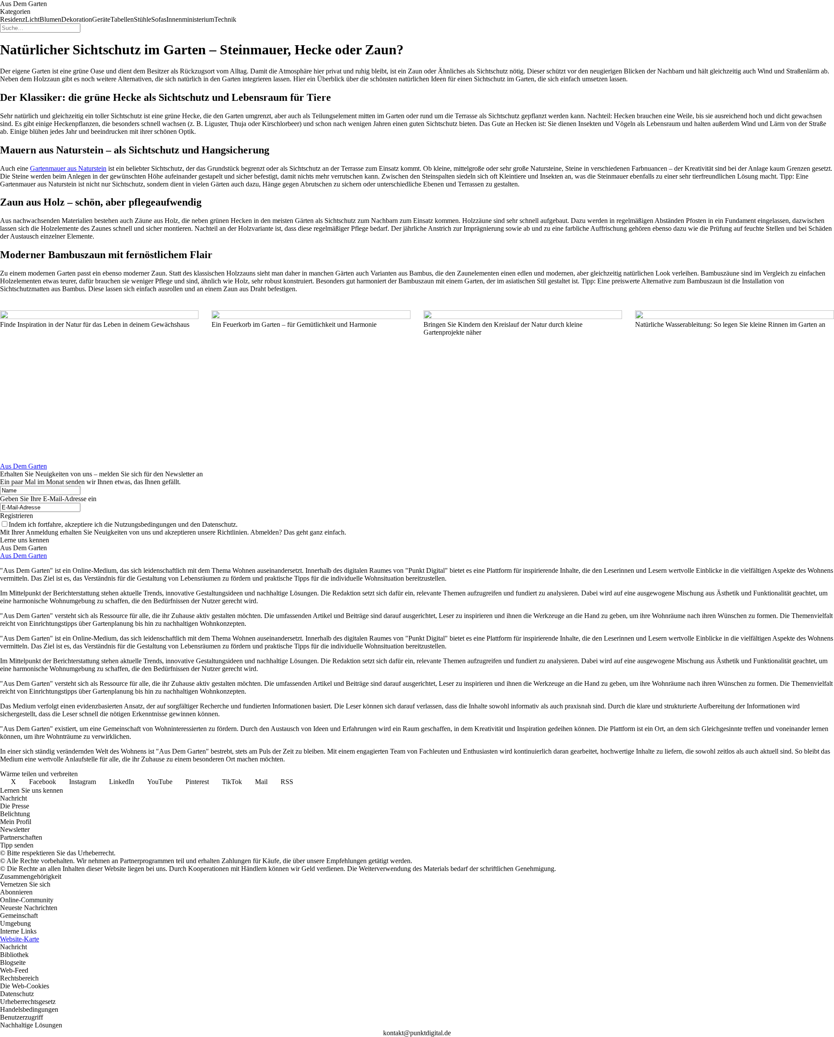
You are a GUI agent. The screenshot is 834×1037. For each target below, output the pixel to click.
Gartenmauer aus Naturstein (68, 168)
